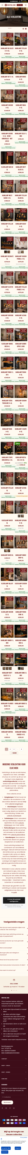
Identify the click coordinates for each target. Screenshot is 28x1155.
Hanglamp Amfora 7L (7, 733)
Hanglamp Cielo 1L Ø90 (21, 135)
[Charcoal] (5, 251)
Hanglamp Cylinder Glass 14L (7, 704)
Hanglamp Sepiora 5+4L (21, 521)
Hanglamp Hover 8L (7, 555)
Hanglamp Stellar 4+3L (21, 49)
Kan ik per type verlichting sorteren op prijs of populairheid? (14, 935)
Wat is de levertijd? (14, 948)
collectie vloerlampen (14, 816)
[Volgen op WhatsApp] (14, 1108)
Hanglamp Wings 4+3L (21, 78)
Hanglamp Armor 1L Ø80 (7, 641)
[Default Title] (19, 516)
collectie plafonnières (18, 835)
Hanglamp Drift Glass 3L (21, 168)
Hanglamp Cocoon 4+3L (7, 106)
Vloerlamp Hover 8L (7, 521)
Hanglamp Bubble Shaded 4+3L (20, 733)
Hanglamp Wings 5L (21, 703)
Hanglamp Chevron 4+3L (7, 316)
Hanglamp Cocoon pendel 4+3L (21, 257)
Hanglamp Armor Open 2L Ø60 (20, 345)
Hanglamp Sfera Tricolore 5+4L (7, 402)
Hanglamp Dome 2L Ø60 (21, 674)
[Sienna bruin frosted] (19, 251)
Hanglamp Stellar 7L (7, 225)
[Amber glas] (4, 668)
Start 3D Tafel (20, 5)
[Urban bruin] (8, 251)
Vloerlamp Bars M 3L (7, 168)
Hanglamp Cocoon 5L (21, 402)
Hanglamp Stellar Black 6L (21, 196)
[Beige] (22, 516)
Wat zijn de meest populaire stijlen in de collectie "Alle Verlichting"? (14, 928)
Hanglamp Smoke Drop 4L (20, 556)
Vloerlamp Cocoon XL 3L (7, 613)
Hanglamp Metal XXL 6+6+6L (21, 458)
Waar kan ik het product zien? (14, 960)
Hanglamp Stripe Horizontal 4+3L (7, 458)
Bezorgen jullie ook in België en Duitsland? (14, 954)
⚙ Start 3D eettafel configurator (14, 900)
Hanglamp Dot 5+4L (7, 77)
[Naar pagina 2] (14, 753)
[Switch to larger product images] (23, 28)
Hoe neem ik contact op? (14, 970)
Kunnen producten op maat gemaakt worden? (14, 942)
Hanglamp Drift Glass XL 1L (7, 674)
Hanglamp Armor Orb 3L (20, 641)
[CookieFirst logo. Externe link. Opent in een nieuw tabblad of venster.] (1, 1139)
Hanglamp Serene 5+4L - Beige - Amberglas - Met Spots (7, 137)
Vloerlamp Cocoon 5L (21, 585)
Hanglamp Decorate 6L (7, 257)
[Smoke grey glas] (7, 668)
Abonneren (7, 1102)
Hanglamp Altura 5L (20, 489)
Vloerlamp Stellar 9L (7, 489)
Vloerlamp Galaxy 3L (7, 585)
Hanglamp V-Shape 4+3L (21, 430)
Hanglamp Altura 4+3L (20, 316)
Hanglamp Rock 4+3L (7, 430)
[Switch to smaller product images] (26, 28)
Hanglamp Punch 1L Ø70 (7, 373)
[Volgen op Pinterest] (10, 1108)
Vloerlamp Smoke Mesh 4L (7, 345)
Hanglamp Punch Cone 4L (21, 613)
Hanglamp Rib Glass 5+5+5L (7, 49)
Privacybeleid (23, 1137)
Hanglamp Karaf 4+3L (21, 225)
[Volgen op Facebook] (2, 1108)
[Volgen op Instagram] (6, 1108)
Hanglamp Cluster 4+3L (7, 288)
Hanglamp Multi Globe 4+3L (7, 196)
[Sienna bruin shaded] (22, 251)
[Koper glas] (10, 668)
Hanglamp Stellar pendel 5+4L (21, 288)
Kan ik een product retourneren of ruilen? (14, 965)
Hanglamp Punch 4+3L (21, 373)
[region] (14, 983)
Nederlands (13, 1113)
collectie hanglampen (16, 804)
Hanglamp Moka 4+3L (21, 106)
